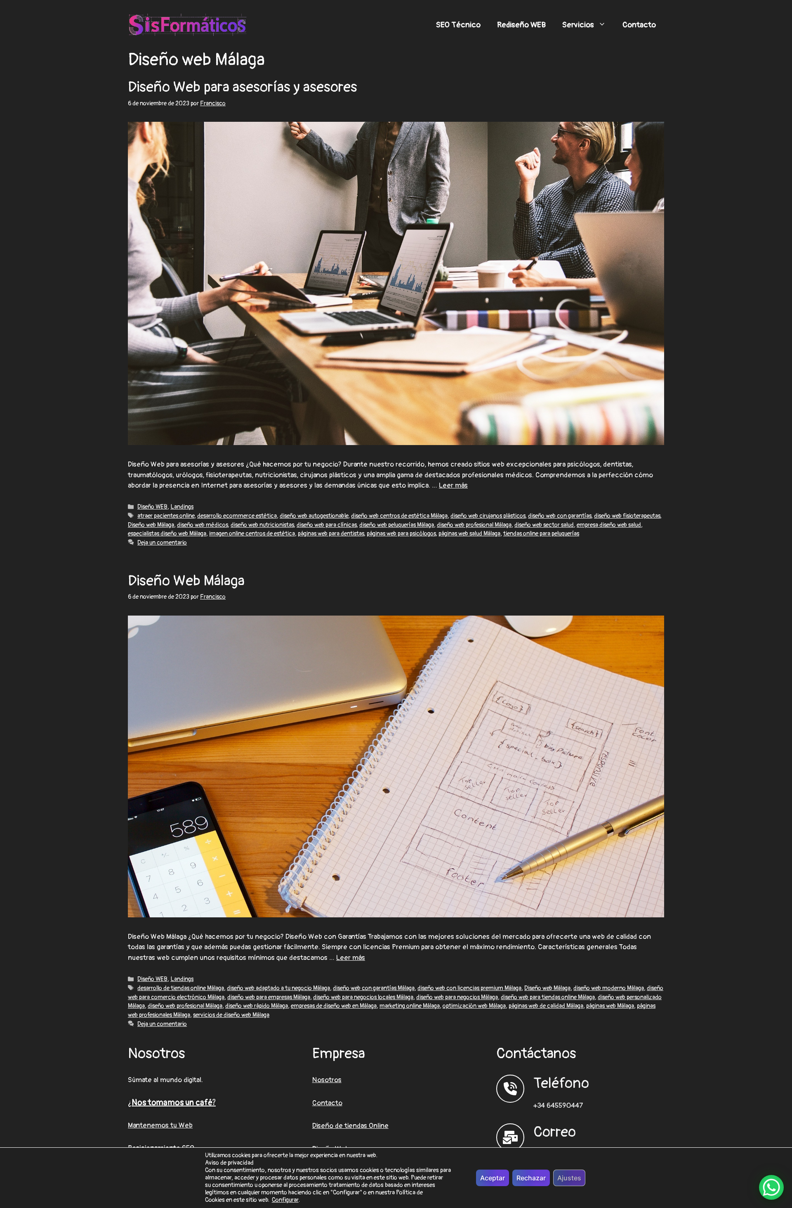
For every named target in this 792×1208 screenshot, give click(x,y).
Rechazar (531, 1178)
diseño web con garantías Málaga (374, 988)
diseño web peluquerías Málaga (396, 525)
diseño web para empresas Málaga (268, 997)
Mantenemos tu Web (160, 1125)
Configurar (285, 1200)
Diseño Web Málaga (186, 581)
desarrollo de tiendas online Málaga (180, 988)
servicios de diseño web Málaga (231, 1015)
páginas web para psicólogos (401, 534)
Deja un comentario (162, 543)
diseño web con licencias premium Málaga (469, 988)
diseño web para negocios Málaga (457, 997)
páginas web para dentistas (331, 534)
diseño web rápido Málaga (256, 1006)
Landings (181, 507)
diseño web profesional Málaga (474, 525)
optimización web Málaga (474, 1006)
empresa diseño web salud (609, 525)
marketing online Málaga (410, 1006)
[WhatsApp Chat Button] (771, 1187)
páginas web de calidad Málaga (546, 1006)
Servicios (578, 25)
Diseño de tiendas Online (350, 1125)
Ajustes (569, 1178)
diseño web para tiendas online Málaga (548, 997)
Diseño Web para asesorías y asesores (242, 87)
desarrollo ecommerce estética (237, 516)
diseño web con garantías (559, 516)
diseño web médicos (202, 525)
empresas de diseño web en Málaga (334, 1006)
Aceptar (492, 1178)
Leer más (453, 485)
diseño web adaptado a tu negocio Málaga (278, 988)
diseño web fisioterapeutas (627, 516)
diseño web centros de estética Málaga (399, 516)
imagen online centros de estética (252, 534)
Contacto (639, 25)
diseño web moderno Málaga (608, 988)
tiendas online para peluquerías (541, 534)
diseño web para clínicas (326, 525)
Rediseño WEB (521, 25)
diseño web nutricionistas (262, 525)
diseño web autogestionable (314, 516)
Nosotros (327, 1079)
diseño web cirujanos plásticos (487, 516)
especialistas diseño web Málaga (167, 534)
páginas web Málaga (610, 1006)
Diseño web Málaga (151, 525)
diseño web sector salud (544, 525)
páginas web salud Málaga (469, 534)
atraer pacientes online (165, 516)
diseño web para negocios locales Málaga (363, 997)
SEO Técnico (458, 25)
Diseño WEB (152, 507)
